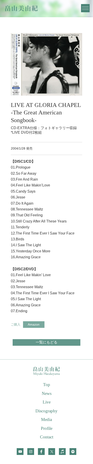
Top (46, 384)
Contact (46, 437)
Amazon (34, 324)
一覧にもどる (46, 342)
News (46, 393)
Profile (46, 428)
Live (47, 402)
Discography (46, 410)
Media (46, 419)
